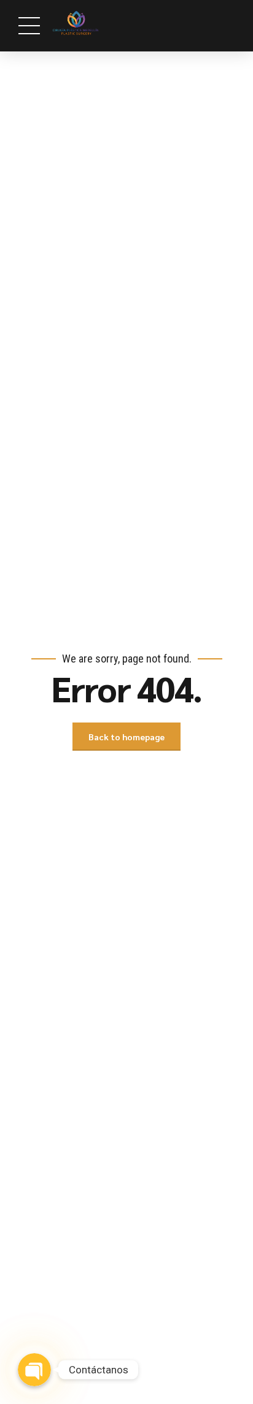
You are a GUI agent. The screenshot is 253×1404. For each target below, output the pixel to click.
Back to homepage (126, 736)
